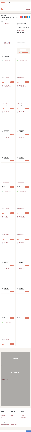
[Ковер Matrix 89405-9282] (8, 278)
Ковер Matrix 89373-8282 (20, 216)
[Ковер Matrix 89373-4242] (8, 225)
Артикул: (2, 15)
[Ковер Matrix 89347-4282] (8, 199)
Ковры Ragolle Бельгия (21, 30)
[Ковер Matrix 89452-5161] (23, 304)
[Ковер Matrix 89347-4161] (23, 173)
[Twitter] (29, 17)
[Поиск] (29, 6)
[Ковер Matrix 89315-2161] (23, 147)
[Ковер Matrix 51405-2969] (8, 94)
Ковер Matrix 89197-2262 (20, 85)
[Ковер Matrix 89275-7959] (8, 120)
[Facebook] (24, 17)
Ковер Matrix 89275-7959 (5, 111)
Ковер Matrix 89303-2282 (20, 111)
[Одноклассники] (26, 17)
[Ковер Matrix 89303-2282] (23, 120)
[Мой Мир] (27, 17)
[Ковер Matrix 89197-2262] (23, 94)
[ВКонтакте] (22, 17)
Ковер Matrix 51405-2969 (5, 85)
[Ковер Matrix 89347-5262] (23, 199)
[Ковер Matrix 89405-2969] (23, 251)
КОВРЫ (5, 3)
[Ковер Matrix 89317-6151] (8, 173)
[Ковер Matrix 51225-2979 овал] (23, 68)
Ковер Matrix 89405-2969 (20, 242)
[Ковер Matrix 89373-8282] (23, 225)
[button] (28, 431)
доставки (21, 29)
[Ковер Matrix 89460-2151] (8, 330)
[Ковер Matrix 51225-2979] (8, 68)
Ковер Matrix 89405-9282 (5, 268)
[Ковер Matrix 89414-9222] (23, 278)
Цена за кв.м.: (3, 81)
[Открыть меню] (2, 9)
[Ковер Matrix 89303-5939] (8, 147)
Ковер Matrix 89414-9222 (20, 268)
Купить (25, 52)
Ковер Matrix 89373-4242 (5, 216)
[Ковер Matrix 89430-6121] (8, 304)
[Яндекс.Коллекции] (21, 17)
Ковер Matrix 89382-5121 (5, 242)
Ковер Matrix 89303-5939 (5, 137)
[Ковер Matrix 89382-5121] (8, 251)
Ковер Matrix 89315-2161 (20, 137)
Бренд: (18, 30)
